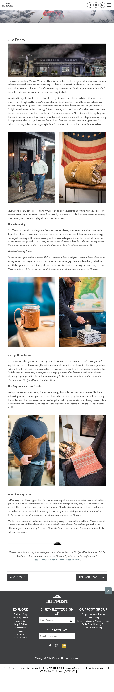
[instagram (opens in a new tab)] (57, 646)
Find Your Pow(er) (90, 577)
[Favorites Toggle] (96, 5)
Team (20, 631)
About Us (20, 621)
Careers (20, 634)
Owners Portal (20, 637)
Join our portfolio (20, 617)
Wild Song (19, 577)
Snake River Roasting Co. (93, 624)
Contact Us (20, 627)
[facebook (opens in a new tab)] (50, 646)
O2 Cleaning (93, 617)
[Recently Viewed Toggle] (89, 5)
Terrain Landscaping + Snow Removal (93, 621)
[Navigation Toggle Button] (109, 5)
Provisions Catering (93, 627)
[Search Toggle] (102, 5)
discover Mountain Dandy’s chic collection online (56, 559)
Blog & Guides (20, 624)
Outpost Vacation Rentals (93, 614)
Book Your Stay (20, 614)
